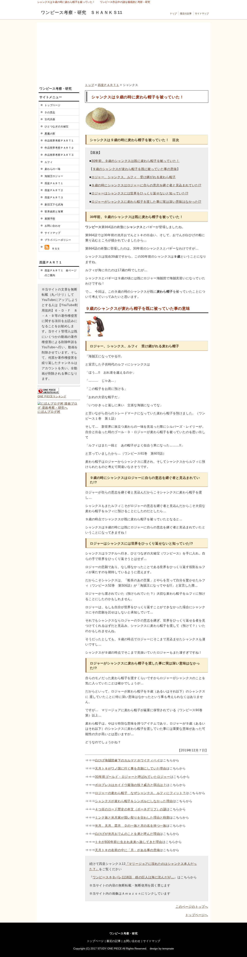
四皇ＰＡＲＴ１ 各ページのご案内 (61, 273)
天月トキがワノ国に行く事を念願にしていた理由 (130, 768)
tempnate (168, 948)
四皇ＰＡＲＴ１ (108, 85)
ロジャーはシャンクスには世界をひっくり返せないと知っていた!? (139, 193)
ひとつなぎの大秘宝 (57, 126)
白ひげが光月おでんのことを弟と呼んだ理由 (127, 833)
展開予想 (50, 218)
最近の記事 (186, 13)
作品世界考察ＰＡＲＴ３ (59, 154)
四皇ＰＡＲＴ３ (54, 197)
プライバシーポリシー (58, 239)
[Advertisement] (123, 53)
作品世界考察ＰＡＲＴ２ (59, 147)
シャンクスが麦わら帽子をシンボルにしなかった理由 (134, 801)
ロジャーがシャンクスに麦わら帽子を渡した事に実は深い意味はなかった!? (146, 201)
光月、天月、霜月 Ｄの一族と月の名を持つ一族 (130, 825)
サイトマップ (202, 13)
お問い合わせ (53, 225)
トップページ (53, 105)
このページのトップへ (192, 906)
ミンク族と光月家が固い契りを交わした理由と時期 (132, 817)
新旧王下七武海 (54, 204)
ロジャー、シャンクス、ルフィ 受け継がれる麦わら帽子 (133, 177)
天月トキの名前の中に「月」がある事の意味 (127, 850)
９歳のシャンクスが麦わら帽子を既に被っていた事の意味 (135, 169)
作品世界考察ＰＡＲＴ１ (59, 140)
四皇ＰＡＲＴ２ (54, 190)
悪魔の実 (50, 133)
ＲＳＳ (54, 248)
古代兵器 (50, 119)
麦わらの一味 (53, 169)
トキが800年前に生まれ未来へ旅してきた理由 (128, 842)
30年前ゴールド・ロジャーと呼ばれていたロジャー (132, 776)
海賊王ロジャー (54, 176)
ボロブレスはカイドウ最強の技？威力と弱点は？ (130, 785)
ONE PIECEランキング (52, 396)
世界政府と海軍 (54, 211)
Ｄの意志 (50, 112)
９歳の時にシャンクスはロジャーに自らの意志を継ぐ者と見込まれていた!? (146, 185)
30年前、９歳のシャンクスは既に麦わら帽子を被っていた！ (135, 161)
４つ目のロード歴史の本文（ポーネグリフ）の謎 (130, 809)
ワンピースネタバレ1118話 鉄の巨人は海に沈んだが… (133, 877)
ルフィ (48, 162)
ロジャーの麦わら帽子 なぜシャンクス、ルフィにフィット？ (140, 793)
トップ (173, 13)
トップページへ (196, 915)
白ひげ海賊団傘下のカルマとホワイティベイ (127, 760)
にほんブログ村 (49, 411)
